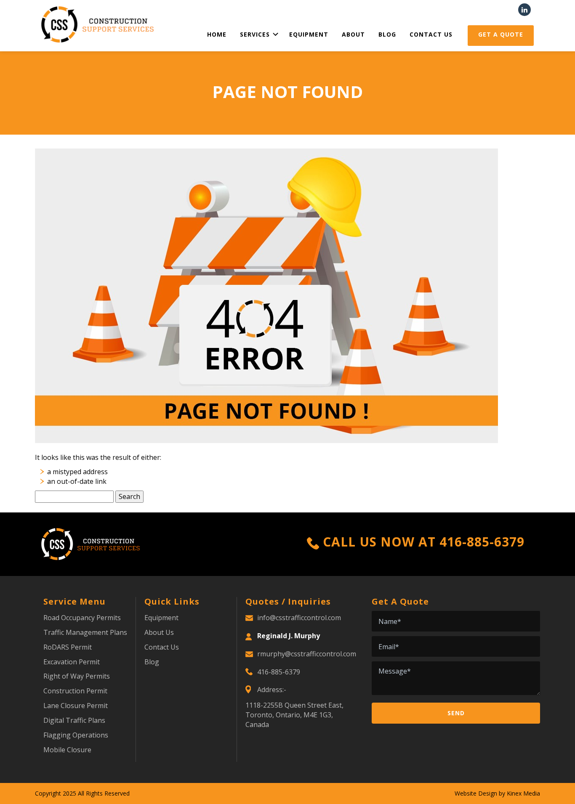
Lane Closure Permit (75, 705)
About (353, 34)
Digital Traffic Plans (74, 720)
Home (216, 34)
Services (255, 34)
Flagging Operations (75, 735)
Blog (387, 34)
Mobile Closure (67, 749)
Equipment (308, 34)
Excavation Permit (71, 661)
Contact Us (431, 34)
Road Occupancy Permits (82, 617)
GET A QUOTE (500, 34)
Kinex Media (523, 793)
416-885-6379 (481, 542)
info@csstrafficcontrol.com (299, 617)
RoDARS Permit (67, 647)
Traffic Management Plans (85, 632)
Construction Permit (75, 690)
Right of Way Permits (76, 676)
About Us (159, 632)
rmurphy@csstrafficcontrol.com (306, 653)
